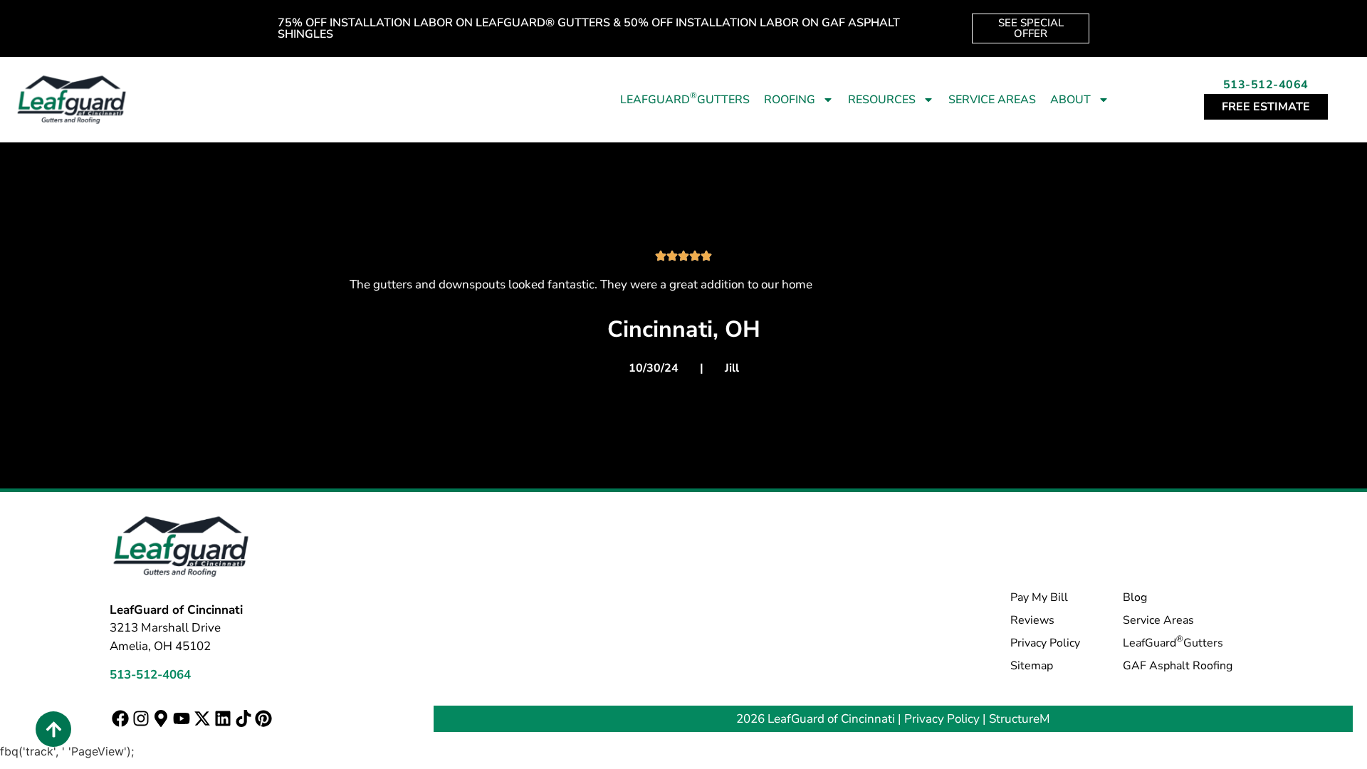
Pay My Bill (1039, 597)
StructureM (1019, 719)
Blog (1135, 597)
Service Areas (992, 100)
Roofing (789, 100)
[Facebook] (120, 718)
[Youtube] (182, 718)
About (1070, 100)
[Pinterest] (263, 718)
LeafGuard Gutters (685, 99)
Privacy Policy (1045, 643)
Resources (882, 100)
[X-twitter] (202, 718)
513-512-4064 (1266, 85)
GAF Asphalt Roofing (1177, 666)
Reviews (1032, 620)
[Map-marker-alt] (161, 718)
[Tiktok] (243, 718)
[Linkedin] (222, 718)
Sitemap (1031, 666)
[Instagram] (140, 718)
